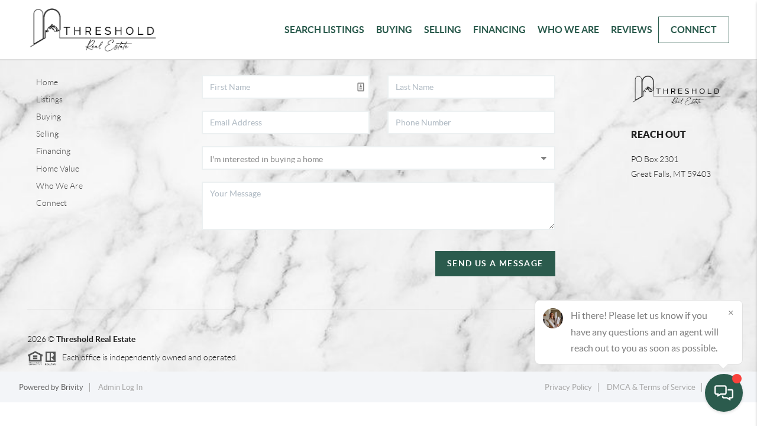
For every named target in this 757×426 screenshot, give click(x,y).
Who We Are (568, 29)
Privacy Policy (568, 387)
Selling (442, 29)
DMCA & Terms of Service (651, 387)
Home (47, 82)
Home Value (57, 168)
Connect (694, 29)
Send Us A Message (495, 263)
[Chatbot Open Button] (724, 393)
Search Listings (324, 29)
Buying (394, 29)
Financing (499, 29)
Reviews (631, 29)
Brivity (72, 387)
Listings (49, 99)
